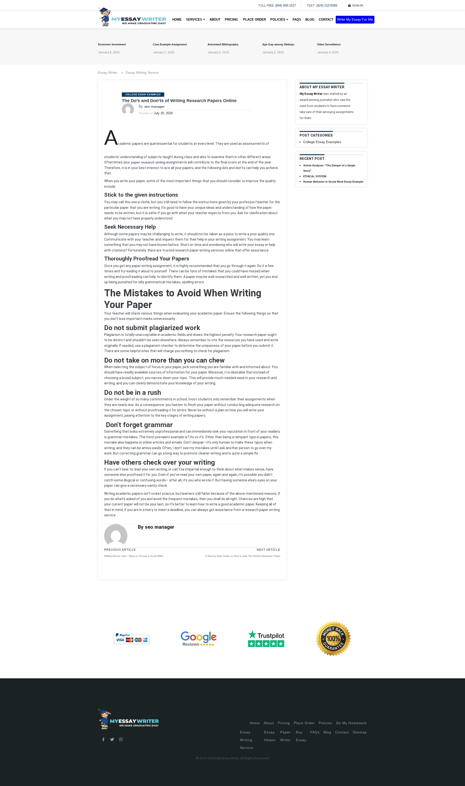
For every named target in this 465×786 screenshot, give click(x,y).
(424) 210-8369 (326, 5)
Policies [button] (278, 19)
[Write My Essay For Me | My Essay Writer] (132, 19)
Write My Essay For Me (355, 19)
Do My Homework (351, 723)
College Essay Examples (143, 94)
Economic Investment (112, 44)
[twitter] (112, 739)
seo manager (154, 106)
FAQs (297, 19)
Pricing (284, 723)
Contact (326, 19)
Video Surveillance (329, 44)
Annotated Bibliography (223, 44)
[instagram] (120, 739)
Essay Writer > (110, 72)
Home (177, 19)
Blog (309, 19)
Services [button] (194, 19)
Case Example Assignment (170, 44)
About (214, 19)
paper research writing (147, 162)
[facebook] (103, 739)
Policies (325, 723)
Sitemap (360, 732)
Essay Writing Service (142, 72)
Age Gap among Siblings (278, 44)
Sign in (7, 776)
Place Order (254, 19)
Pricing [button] (232, 19)
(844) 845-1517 (285, 5)
